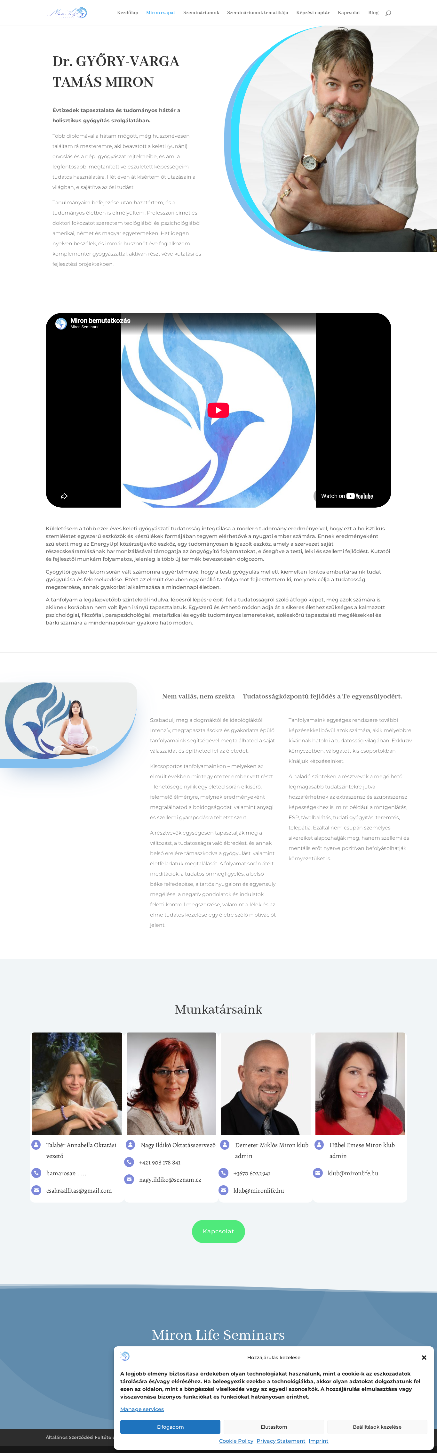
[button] (424, 1357)
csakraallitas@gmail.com (79, 1190)
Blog (373, 13)
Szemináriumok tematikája (257, 13)
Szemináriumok (201, 13)
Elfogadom (170, 1427)
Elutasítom (274, 1427)
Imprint (319, 1441)
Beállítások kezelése (377, 1427)
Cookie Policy (236, 1441)
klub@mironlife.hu (259, 1190)
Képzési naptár (313, 13)
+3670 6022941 (252, 1173)
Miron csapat (160, 13)
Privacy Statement (281, 1441)
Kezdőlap (127, 13)
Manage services (142, 1409)
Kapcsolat (349, 13)
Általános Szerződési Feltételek (82, 1437)
